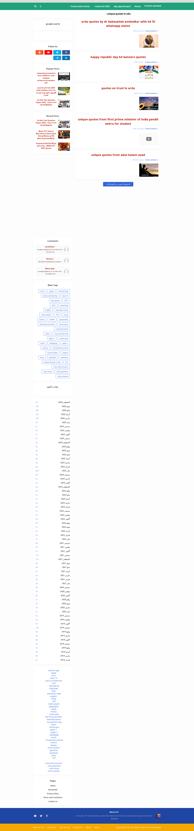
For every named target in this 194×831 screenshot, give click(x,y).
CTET (66, 300)
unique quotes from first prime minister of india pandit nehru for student (118, 122)
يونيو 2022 (53, 527)
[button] (41, 6)
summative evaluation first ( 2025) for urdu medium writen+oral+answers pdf (46, 78)
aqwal (51, 291)
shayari (65, 352)
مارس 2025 (53, 462)
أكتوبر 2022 (53, 519)
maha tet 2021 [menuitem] (102, 6)
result (42, 343)
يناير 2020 (53, 611)
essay (66, 315)
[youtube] (48, 52)
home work (63, 324)
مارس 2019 (53, 635)
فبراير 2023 (53, 506)
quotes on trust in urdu (118, 88)
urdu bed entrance (60, 367)
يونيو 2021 (53, 563)
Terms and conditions (52, 797)
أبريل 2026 (53, 414)
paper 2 (65, 343)
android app (63, 291)
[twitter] (57, 52)
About (88, 827)
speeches (64, 357)
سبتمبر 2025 (53, 438)
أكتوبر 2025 (53, 434)
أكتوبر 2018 (53, 639)
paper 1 (52, 338)
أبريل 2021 (53, 571)
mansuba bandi (62, 329)
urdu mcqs (47, 371)
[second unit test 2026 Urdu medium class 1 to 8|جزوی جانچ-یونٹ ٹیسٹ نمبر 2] (64, 91)
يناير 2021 (53, 583)
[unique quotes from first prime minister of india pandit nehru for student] (148, 139)
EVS (57, 315)
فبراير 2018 (53, 660)
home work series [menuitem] (80, 6)
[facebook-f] (66, 52)
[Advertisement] (53, 195)
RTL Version (65, 827)
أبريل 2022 (53, 531)
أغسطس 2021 (53, 559)
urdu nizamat (63, 376)
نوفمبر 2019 (53, 619)
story (42, 357)
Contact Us (78, 827)
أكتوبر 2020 (53, 595)
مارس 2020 (53, 607)
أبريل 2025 (53, 458)
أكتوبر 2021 (53, 551)
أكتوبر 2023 (53, 482)
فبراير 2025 (53, 466)
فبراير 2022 (53, 535)
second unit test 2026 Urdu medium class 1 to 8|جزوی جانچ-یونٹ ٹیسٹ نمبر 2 (46, 91)
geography (63, 319)
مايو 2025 (53, 454)
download (64, 305)
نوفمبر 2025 (53, 430)
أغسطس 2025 (53, 442)
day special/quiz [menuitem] (122, 6)
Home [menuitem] (137, 6)
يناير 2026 (53, 422)
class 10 (65, 296)
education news (62, 310)
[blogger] (39, 52)
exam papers (46, 315)
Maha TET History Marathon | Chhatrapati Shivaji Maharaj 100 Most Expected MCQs (46, 135)
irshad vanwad (153, 6)
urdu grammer (62, 371)
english (48, 310)
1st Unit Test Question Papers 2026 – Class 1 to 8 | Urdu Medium (46, 102)
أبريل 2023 (53, 498)
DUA (53, 305)
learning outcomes (47, 324)
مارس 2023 (53, 503)
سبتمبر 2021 (53, 555)
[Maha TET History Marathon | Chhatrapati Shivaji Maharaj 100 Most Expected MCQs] (64, 134)
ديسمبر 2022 (53, 511)
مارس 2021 (53, 575)
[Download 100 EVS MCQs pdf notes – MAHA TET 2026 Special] (64, 147)
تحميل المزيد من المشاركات (117, 184)
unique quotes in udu (52, 362)
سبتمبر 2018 (53, 643)
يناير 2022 (53, 539)
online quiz (64, 338)
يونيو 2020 (53, 603)
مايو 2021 (53, 567)
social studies (52, 352)
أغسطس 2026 (53, 402)
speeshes (52, 357)
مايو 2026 (53, 410)
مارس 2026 (53, 418)
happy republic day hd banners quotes (118, 57)
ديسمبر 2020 (53, 587)
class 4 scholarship (50, 296)
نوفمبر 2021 (53, 547)
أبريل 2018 (53, 651)
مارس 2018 (53, 655)
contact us (52, 801)
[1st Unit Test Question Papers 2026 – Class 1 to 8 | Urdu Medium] (64, 103)
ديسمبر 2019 (53, 615)
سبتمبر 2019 (53, 627)
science (45, 348)
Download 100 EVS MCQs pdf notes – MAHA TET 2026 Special (46, 146)
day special (55, 300)
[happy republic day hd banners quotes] (148, 72)
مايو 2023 (53, 495)
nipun (47, 333)
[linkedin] (66, 58)
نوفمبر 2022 (53, 515)
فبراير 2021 (53, 579)
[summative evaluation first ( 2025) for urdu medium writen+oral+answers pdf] (64, 76)
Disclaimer (53, 789)
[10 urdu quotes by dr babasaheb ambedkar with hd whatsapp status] (148, 41)
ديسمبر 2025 (53, 426)
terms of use (38, 827)
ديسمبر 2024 (53, 474)
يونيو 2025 (53, 450)
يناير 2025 (53, 470)
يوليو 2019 (53, 631)
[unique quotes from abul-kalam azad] (148, 170)
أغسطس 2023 (53, 486)
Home (52, 785)
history (42, 319)
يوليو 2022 (53, 523)
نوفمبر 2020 (53, 591)
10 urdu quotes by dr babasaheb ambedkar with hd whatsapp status (118, 24)
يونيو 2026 (53, 406)
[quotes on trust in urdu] (148, 103)
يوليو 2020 (53, 599)
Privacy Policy (53, 793)
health (52, 319)
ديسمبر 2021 (53, 543)
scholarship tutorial (60, 348)
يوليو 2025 (53, 446)
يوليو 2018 (53, 647)
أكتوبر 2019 (53, 623)
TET (66, 362)
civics (42, 291)
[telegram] (57, 58)
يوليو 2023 (53, 490)
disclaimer (51, 827)
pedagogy (53, 343)
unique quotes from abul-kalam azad (118, 155)
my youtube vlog (61, 333)
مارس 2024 (53, 478)
